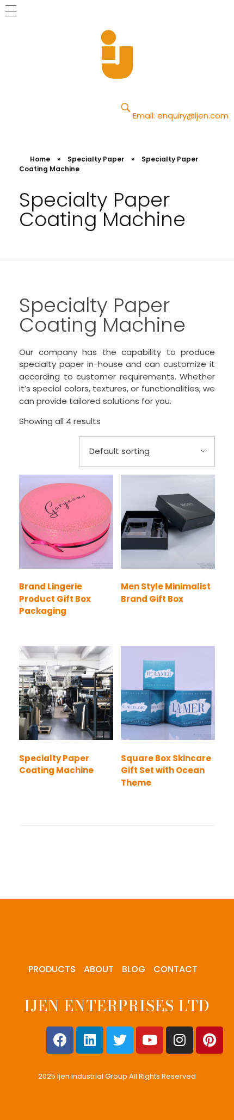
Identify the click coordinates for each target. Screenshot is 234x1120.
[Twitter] (119, 1040)
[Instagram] (179, 1040)
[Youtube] (149, 1040)
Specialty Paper (95, 159)
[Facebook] (59, 1040)
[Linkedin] (89, 1040)
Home (40, 159)
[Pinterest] (209, 1040)
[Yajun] (117, 54)
